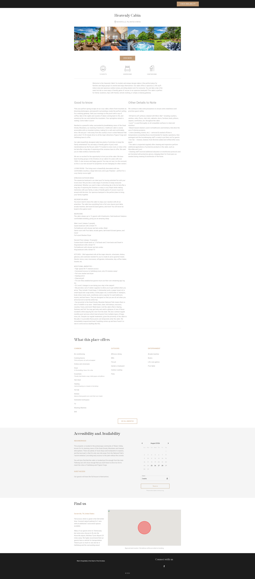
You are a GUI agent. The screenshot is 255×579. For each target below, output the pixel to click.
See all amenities (127, 421)
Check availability (187, 4)
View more (127, 58)
